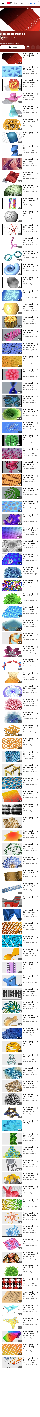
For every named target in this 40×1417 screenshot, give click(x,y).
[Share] (33, 47)
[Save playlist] (28, 47)
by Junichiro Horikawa (9, 37)
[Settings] (26, 3)
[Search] (22, 3)
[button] (20, 19)
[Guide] (3, 3)
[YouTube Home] (11, 3)
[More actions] (38, 47)
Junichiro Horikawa (28, 58)
